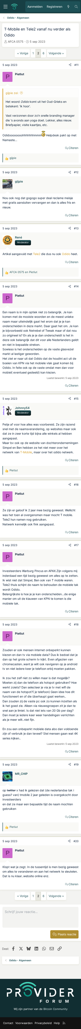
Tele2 (36, 254)
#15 (76, 398)
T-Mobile (26, 452)
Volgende (55, 53)
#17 (76, 545)
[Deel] (70, 65)
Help (57, 1023)
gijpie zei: (12, 93)
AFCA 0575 (15, 41)
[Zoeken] (76, 6)
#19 (76, 764)
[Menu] (5, 6)
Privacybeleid (43, 1023)
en (23, 272)
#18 (76, 624)
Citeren (73, 148)
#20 (76, 841)
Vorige (24, 53)
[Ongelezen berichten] (68, 6)
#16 (76, 484)
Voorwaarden (24, 1023)
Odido (66, 254)
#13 (76, 228)
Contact (8, 1023)
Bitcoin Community (55, 1009)
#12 (76, 172)
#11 (76, 65)
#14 (76, 286)
